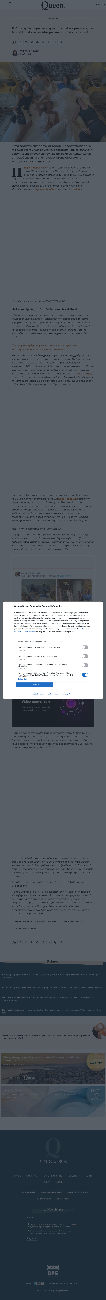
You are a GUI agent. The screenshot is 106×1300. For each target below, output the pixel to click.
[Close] (97, 606)
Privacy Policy (67, 694)
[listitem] (53, 641)
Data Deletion (38, 694)
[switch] (85, 647)
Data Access (53, 694)
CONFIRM (34, 685)
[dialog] (53, 650)
